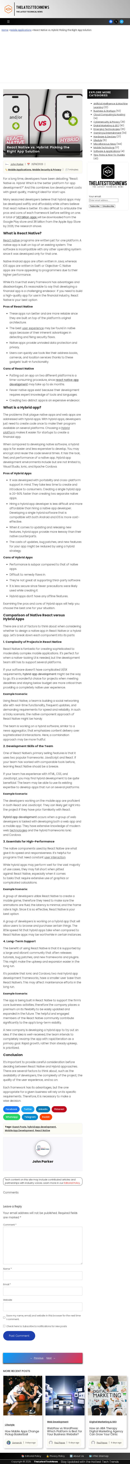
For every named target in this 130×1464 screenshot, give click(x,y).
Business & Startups (105, 111)
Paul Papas (59, 1442)
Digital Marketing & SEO (106, 125)
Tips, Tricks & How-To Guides (109, 154)
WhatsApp (12, 1117)
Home (5, 30)
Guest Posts (19, 1126)
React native (11, 240)
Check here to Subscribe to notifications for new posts (36, 1326)
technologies (18, 830)
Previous (38, 1358)
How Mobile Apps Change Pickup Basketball (22, 1433)
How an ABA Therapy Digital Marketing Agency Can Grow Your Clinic (106, 1431)
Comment (9, 1224)
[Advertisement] (65, 59)
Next (49, 1358)
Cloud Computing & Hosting (109, 114)
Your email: (95, 196)
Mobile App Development (19, 1130)
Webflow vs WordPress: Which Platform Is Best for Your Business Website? (64, 1431)
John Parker (16, 164)
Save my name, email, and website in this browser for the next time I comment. (43, 1317)
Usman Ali (17, 1442)
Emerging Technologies (107, 129)
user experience (33, 328)
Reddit (45, 1117)
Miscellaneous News (105, 144)
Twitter (28, 1109)
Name (7, 1268)
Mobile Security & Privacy (46, 169)
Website (7, 1300)
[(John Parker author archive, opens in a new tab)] (42, 1155)
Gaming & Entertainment (107, 132)
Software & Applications (107, 151)
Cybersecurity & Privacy (107, 121)
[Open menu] (8, 21)
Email (7, 1284)
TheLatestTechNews (46, 1461)
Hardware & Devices (105, 136)
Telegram (30, 1117)
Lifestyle (98, 140)
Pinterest (59, 1109)
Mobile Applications (20, 30)
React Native (42, 1130)
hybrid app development (41, 1126)
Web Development (57, 1421)
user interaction (54, 857)
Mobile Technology (104, 147)
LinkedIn (43, 1109)
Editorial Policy (72, 1183)
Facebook (11, 1109)
